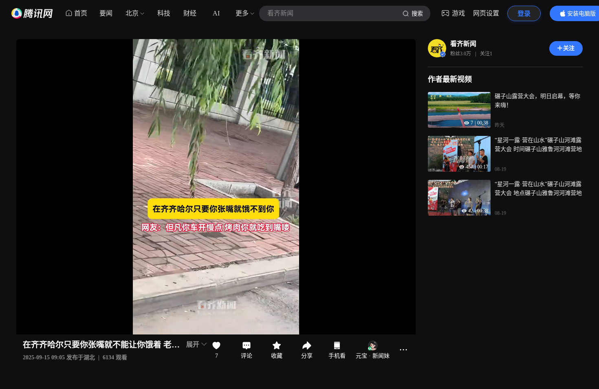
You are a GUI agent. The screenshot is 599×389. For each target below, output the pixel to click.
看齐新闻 (463, 43)
